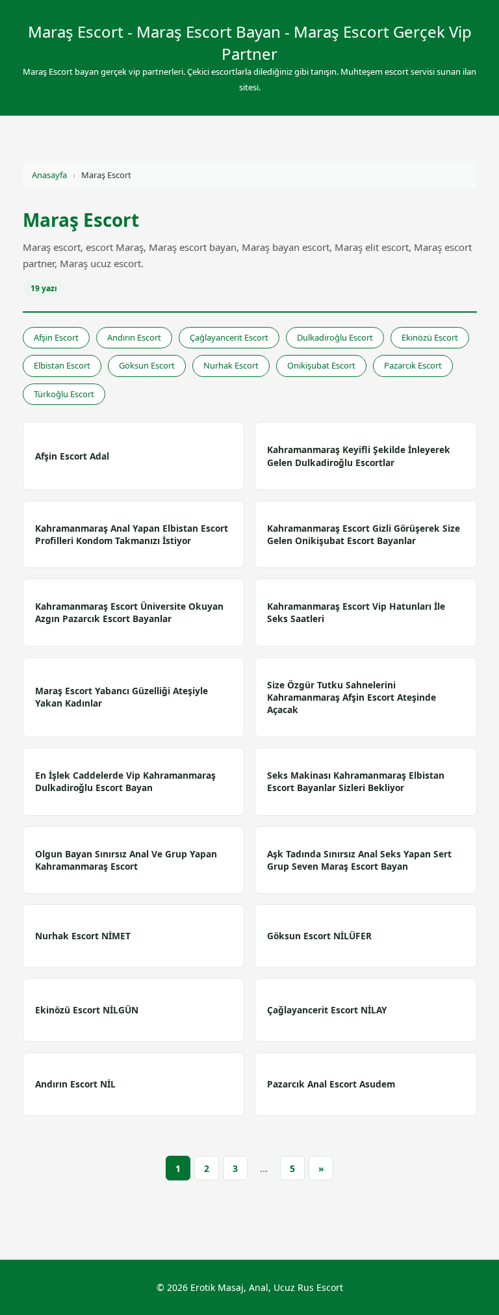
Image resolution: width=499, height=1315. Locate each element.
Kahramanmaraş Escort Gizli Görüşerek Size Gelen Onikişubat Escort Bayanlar (363, 534)
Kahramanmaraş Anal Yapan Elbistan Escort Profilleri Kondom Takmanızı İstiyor (131, 534)
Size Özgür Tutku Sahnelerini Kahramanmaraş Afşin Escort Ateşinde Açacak (351, 697)
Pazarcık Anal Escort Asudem (331, 1084)
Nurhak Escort (231, 365)
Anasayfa (49, 175)
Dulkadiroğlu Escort (335, 337)
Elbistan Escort (62, 365)
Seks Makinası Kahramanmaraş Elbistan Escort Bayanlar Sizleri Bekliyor (355, 781)
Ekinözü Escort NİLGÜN (86, 1010)
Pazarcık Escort (413, 365)
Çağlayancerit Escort (229, 337)
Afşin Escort (56, 337)
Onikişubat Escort (321, 365)
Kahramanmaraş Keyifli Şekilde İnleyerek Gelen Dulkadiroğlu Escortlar (358, 455)
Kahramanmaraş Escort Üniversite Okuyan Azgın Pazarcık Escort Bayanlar (129, 612)
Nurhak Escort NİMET (83, 936)
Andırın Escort (134, 337)
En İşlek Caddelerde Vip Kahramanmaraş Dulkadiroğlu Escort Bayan (125, 781)
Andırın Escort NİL (75, 1084)
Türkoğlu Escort (64, 394)
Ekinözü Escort (430, 337)
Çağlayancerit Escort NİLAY (327, 1010)
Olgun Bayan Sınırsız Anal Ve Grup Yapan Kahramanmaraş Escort (126, 860)
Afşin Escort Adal (72, 456)
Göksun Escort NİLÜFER (319, 936)
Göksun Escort (147, 365)
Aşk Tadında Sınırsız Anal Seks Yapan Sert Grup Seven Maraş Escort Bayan (359, 860)
